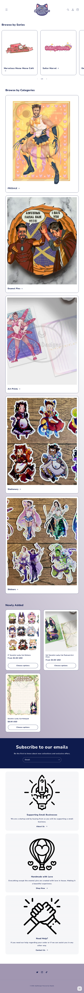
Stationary (13, 489)
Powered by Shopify (48, 986)
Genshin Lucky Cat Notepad (18, 719)
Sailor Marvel (50, 68)
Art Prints (13, 389)
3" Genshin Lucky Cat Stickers (19, 655)
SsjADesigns (38, 986)
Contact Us (40, 950)
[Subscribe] (59, 759)
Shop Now (40, 888)
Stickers (12, 589)
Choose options (23, 665)
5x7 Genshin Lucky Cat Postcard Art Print (60, 656)
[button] (6, 9)
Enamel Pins (14, 288)
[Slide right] (46, 79)
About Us (40, 826)
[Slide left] (37, 79)
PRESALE (12, 188)
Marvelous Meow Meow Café (19, 68)
